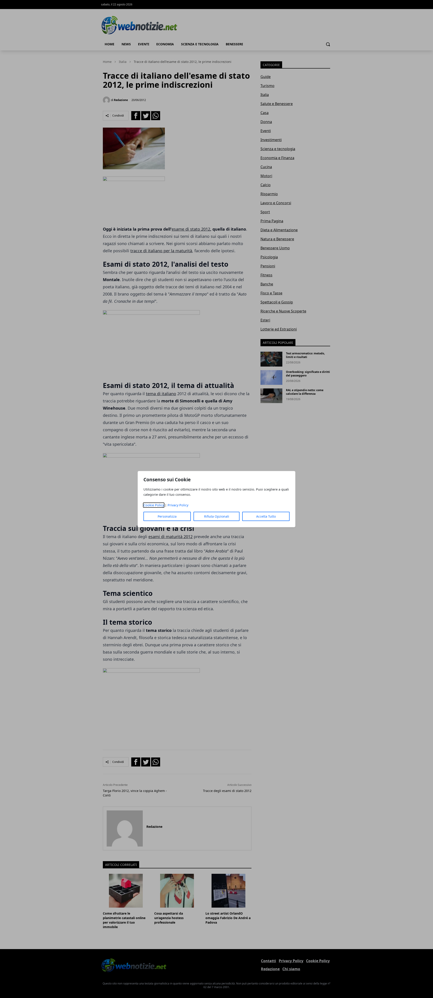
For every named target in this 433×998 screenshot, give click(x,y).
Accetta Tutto (266, 516)
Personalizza (167, 516)
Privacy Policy (178, 505)
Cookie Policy (153, 505)
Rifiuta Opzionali (216, 516)
